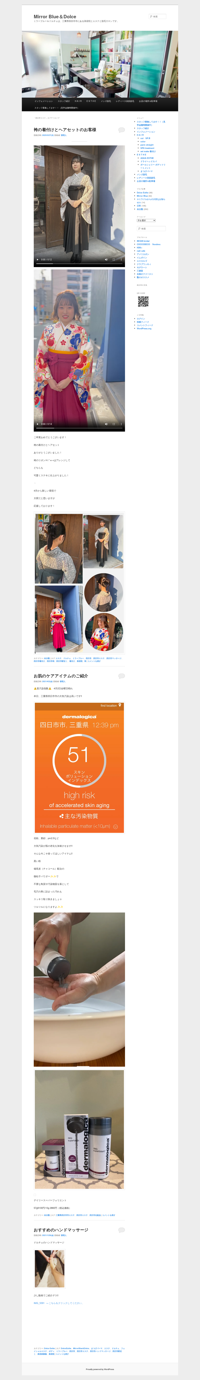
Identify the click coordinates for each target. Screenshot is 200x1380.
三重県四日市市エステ (65, 1215)
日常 (139, 205)
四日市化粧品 (95, 1215)
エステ (58, 658)
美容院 (79, 661)
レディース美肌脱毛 (125, 100)
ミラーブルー (78, 658)
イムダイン (142, 257)
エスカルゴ (142, 260)
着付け (72, 661)
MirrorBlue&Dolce (81, 1348)
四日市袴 (50, 661)
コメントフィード (145, 325)
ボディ (51, 1351)
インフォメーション (44, 100)
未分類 (47, 658)
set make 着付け (148, 151)
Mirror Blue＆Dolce (55, 16)
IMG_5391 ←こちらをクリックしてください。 (59, 1303)
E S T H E (91, 100)
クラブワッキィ (144, 264)
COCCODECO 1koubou (148, 244)
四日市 (88, 658)
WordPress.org (144, 328)
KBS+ (139, 247)
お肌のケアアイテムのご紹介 (61, 676)
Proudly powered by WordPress (100, 1369)
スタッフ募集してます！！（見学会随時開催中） (57, 107)
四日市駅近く (62, 661)
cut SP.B (145, 138)
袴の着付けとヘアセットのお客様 (65, 129)
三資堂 (140, 270)
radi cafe (141, 250)
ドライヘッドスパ (148, 161)
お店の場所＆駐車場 (148, 100)
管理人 (64, 135)
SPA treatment (147, 148)
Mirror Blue (142, 195)
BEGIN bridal (143, 240)
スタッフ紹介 (64, 100)
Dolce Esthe (49, 1348)
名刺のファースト (145, 273)
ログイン (141, 318)
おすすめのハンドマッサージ (61, 1230)
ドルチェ (67, 658)
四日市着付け (39, 661)
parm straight (146, 144)
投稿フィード (143, 321)
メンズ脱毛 (106, 100)
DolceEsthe (66, 1348)
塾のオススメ (143, 277)
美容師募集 (42, 1354)
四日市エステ (99, 658)
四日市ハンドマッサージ (100, 1351)
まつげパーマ (96, 1348)
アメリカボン (143, 254)
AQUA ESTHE (148, 158)
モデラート (142, 267)
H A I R (78, 100)
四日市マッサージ (113, 658)
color (142, 141)
